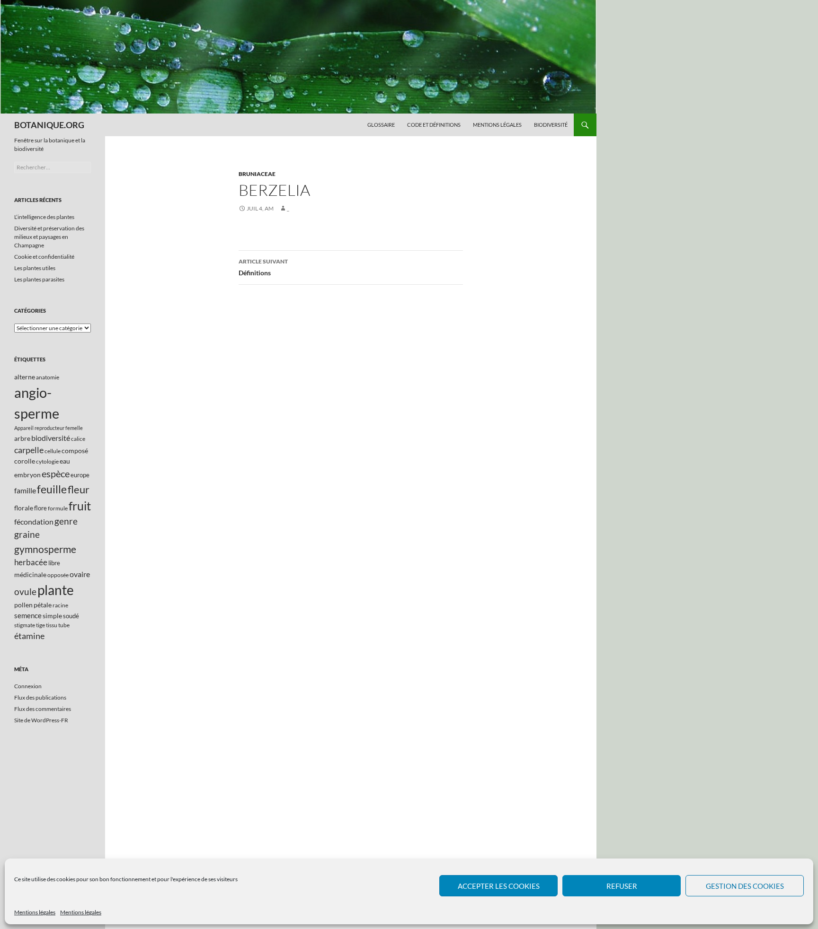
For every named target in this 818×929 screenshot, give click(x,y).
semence (28, 615)
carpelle (29, 450)
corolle (24, 461)
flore (40, 508)
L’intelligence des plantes (44, 216)
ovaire (80, 574)
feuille (52, 489)
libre (54, 563)
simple (52, 616)
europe (80, 475)
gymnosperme (45, 549)
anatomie (47, 377)
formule (58, 508)
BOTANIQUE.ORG (49, 125)
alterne (24, 377)
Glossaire (381, 125)
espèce (56, 473)
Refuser (621, 886)
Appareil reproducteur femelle (48, 428)
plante (55, 590)
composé (75, 451)
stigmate (24, 625)
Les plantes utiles (34, 268)
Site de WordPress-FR (41, 720)
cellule (52, 451)
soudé (71, 616)
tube (64, 625)
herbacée (30, 562)
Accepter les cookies (499, 886)
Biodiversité (551, 125)
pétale (43, 605)
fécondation (33, 521)
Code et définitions (434, 125)
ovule (25, 591)
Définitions (263, 267)
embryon (27, 475)
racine (60, 605)
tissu (51, 625)
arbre (22, 438)
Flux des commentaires (42, 708)
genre (66, 521)
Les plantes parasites (39, 279)
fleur (78, 489)
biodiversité (50, 437)
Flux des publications (40, 697)
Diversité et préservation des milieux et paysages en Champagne (49, 237)
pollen (23, 605)
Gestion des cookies (745, 886)
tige (40, 625)
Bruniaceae (257, 173)
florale (23, 508)
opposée (58, 574)
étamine (29, 636)
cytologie (47, 461)
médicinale (30, 574)
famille (25, 490)
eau (65, 461)
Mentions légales (34, 912)
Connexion (28, 686)
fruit (80, 506)
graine (27, 534)
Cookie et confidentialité (44, 256)
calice (78, 438)
